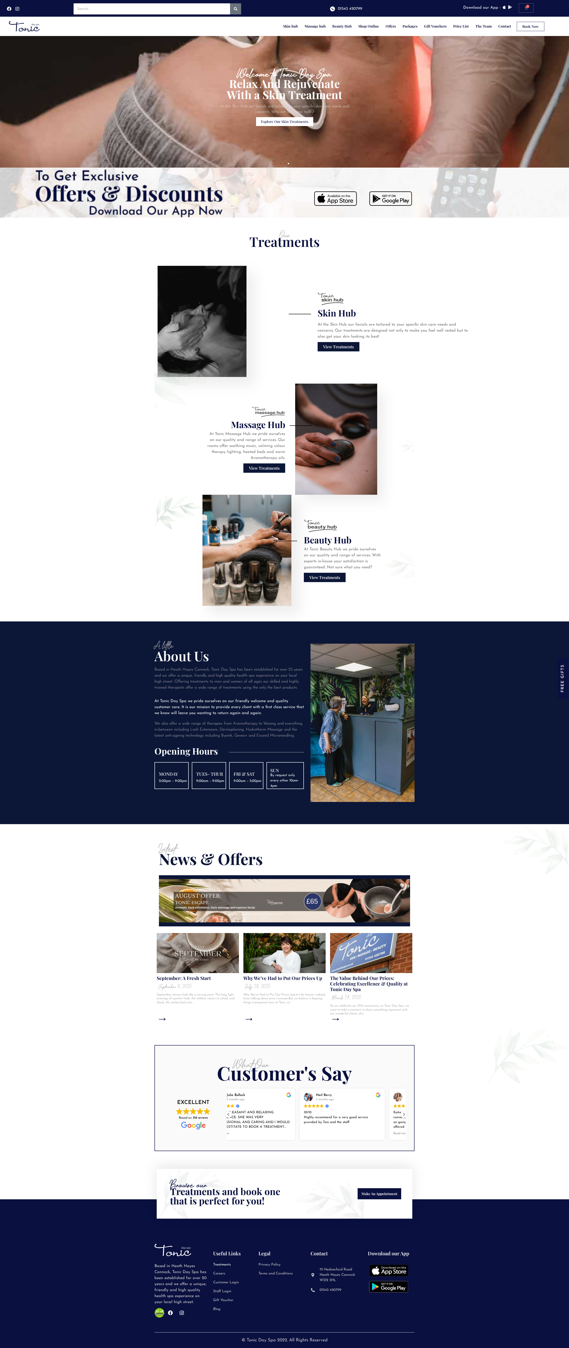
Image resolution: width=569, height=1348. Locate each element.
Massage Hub (258, 424)
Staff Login (222, 1291)
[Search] (235, 8)
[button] (280, 163)
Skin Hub (337, 313)
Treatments (222, 1264)
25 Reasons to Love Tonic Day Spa (366, 978)
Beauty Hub (342, 26)
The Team (483, 26)
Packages (410, 26)
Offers (391, 26)
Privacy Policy (269, 1264)
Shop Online (368, 26)
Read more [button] (330, 1133)
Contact (504, 26)
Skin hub (290, 26)
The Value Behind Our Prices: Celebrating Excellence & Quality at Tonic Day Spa (282, 983)
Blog (216, 1309)
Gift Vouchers (435, 26)
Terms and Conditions (275, 1273)
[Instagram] (17, 8)
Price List (461, 26)
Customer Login (226, 1282)
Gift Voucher (223, 1300)
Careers (219, 1273)
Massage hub (315, 26)
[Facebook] (9, 8)
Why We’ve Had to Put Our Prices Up (196, 978)
